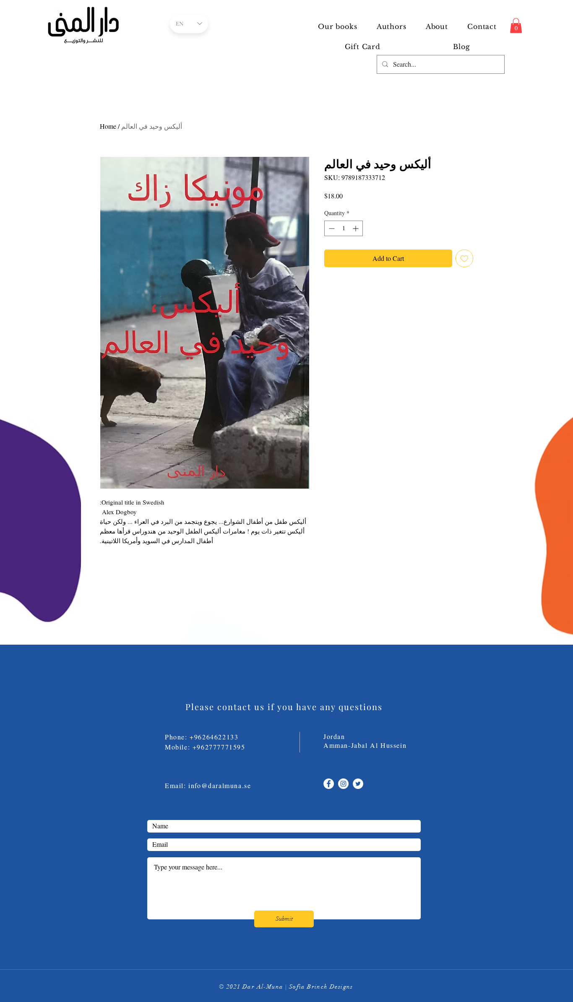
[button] (391, 26)
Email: (176, 785)
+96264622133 (214, 736)
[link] (516, 25)
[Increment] (356, 228)
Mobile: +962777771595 (210, 746)
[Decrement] (331, 228)
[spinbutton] (343, 228)
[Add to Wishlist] (464, 258)
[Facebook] (328, 783)
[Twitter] (358, 783)
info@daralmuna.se (219, 785)
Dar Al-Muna (262, 986)
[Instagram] (343, 783)
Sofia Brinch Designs (321, 986)
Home (108, 126)
